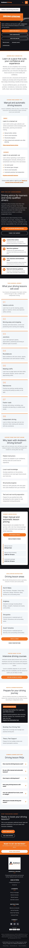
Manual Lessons (14, 897)
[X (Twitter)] (17, 924)
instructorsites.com (13, 945)
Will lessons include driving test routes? (12, 801)
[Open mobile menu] (26, 2)
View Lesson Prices (15, 34)
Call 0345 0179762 (8, 835)
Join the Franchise (15, 910)
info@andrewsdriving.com (14, 882)
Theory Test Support (14, 233)
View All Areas (14, 638)
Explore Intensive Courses (14, 677)
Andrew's (6, 2)
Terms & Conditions (22, 945)
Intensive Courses (15, 895)
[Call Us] (22, 2)
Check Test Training (14, 912)
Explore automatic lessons (10, 175)
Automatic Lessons (14, 899)
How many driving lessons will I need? (12, 785)
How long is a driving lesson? (11, 778)
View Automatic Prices (14, 538)
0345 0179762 (15, 880)
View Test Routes (14, 38)
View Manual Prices (14, 534)
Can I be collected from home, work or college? (13, 793)
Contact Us (14, 884)
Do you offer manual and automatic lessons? (13, 771)
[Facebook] (11, 924)
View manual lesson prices (10, 145)
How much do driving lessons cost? (13, 764)
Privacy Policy (6, 945)
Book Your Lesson (14, 851)
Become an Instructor (14, 908)
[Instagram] (14, 924)
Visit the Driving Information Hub (14, 228)
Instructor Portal (14, 915)
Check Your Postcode (14, 643)
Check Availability (15, 30)
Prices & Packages (14, 892)
